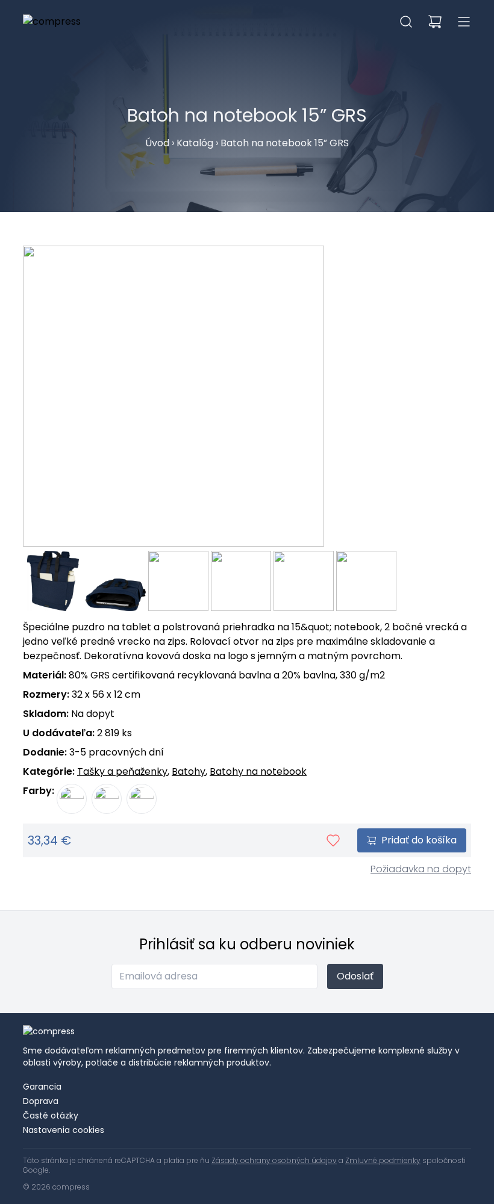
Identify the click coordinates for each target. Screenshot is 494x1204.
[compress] (52, 21)
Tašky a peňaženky (122, 771)
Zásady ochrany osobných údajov (274, 1160)
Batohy (188, 771)
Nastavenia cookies (63, 1130)
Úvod (157, 143)
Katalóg (195, 143)
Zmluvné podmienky (383, 1160)
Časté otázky (50, 1115)
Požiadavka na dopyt (420, 869)
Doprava (40, 1101)
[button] (406, 21)
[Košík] (435, 21)
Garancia (42, 1087)
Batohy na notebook (258, 771)
